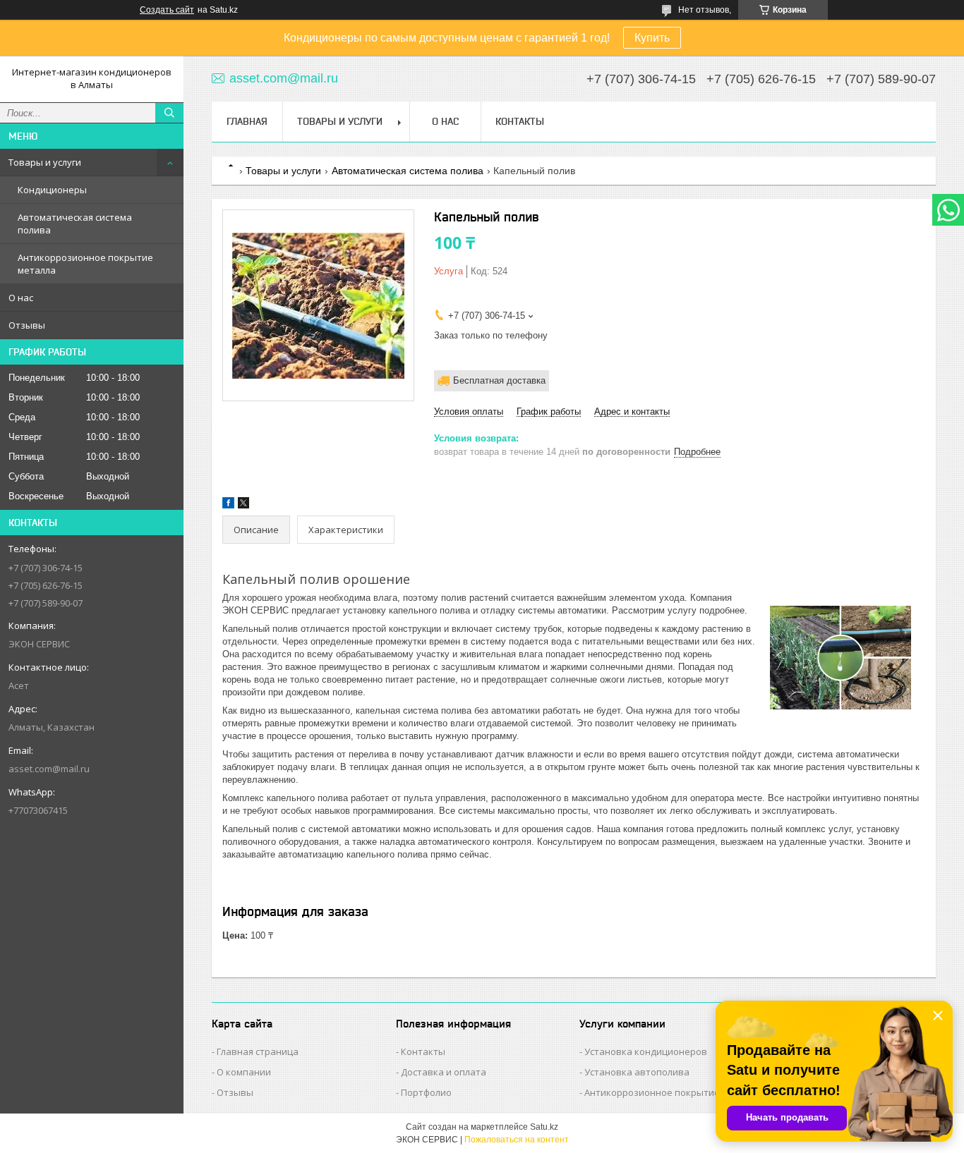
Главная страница (258, 1051)
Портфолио (426, 1092)
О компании (244, 1072)
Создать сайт (167, 10)
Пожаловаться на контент (516, 1140)
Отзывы (26, 325)
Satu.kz (544, 1127)
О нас (20, 297)
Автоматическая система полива (75, 223)
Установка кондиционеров (645, 1051)
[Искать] (169, 112)
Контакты (519, 121)
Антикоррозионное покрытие (652, 1092)
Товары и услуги (44, 162)
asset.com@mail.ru (49, 768)
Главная (247, 121)
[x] (243, 505)
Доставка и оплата (443, 1072)
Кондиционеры (52, 189)
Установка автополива (636, 1072)
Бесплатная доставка (499, 380)
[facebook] (228, 505)
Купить (652, 38)
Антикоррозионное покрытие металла (85, 263)
